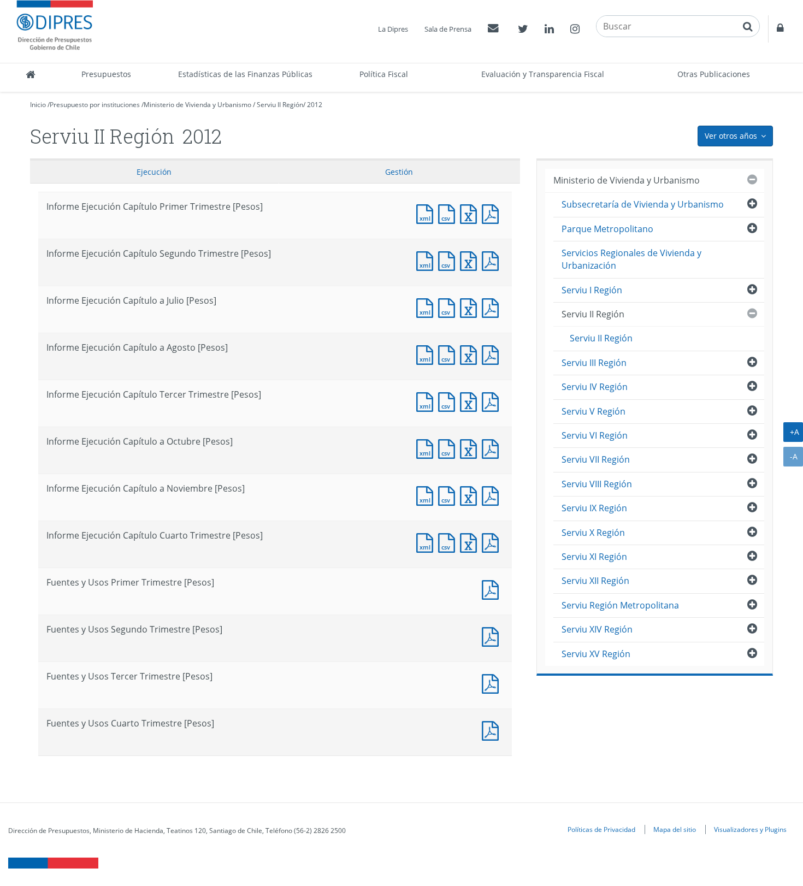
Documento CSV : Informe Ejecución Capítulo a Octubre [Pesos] (449, 447)
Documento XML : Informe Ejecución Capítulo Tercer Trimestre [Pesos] (427, 400)
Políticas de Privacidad (601, 829)
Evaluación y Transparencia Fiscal (542, 74)
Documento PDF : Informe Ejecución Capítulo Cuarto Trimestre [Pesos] (493, 541)
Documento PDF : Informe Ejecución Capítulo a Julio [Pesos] (493, 306)
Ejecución (154, 172)
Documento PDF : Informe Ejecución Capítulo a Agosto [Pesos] (493, 353)
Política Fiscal (383, 74)
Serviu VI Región (595, 435)
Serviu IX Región (594, 508)
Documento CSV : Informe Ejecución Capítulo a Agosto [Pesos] (449, 353)
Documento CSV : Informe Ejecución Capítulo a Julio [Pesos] (449, 306)
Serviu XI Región (594, 557)
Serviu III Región (594, 363)
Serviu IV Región (595, 387)
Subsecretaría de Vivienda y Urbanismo (643, 204)
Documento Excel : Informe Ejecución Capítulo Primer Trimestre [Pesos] (471, 212)
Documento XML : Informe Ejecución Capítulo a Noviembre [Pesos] (427, 494)
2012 (314, 104)
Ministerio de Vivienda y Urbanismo (197, 104)
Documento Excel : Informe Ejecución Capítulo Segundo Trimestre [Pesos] (471, 259)
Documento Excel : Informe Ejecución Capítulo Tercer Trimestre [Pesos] (471, 400)
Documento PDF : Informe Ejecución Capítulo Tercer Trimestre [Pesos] (493, 400)
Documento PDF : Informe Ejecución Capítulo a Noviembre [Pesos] (493, 494)
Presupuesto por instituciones (95, 104)
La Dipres (393, 29)
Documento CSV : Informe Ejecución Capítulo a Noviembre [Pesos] (449, 494)
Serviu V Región (593, 411)
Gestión (399, 172)
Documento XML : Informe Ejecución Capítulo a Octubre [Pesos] (427, 447)
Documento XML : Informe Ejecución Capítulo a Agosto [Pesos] (427, 353)
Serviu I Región (592, 290)
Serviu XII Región (595, 581)
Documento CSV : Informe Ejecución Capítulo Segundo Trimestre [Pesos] (449, 259)
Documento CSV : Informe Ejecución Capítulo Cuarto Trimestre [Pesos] (449, 541)
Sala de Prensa (447, 29)
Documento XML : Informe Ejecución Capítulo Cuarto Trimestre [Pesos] (427, 541)
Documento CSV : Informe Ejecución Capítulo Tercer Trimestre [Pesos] (449, 400)
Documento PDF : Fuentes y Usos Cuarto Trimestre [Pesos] (493, 729)
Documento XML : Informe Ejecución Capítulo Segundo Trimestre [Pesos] (427, 259)
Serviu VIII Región (597, 484)
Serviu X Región (593, 533)
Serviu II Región (280, 104)
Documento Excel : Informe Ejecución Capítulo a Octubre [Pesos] (471, 447)
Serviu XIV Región (597, 629)
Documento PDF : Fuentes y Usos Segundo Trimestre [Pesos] (493, 635)
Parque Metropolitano (607, 229)
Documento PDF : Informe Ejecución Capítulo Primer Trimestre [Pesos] (493, 212)
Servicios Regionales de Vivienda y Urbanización (631, 259)
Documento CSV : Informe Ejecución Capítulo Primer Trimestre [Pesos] (449, 212)
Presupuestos (106, 74)
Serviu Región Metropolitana (620, 605)
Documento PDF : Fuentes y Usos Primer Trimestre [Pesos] (493, 588)
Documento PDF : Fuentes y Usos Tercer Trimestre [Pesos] (493, 682)
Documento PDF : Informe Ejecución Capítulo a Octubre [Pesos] (493, 447)
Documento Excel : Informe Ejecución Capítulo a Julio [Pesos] (471, 306)
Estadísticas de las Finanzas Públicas (245, 74)
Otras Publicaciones (713, 74)
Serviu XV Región (596, 654)
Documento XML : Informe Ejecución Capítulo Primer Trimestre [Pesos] (427, 212)
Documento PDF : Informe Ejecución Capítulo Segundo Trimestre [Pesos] (493, 259)
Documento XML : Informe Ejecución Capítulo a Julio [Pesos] (427, 306)
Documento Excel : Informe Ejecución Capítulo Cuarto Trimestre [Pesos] (471, 541)
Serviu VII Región (596, 459)
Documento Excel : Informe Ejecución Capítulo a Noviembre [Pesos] (471, 494)
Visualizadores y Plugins (750, 829)
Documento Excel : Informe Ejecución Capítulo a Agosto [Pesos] (471, 353)
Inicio (38, 104)
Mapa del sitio (674, 829)
